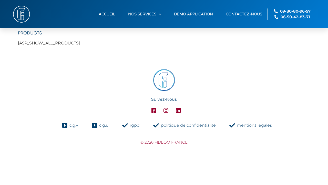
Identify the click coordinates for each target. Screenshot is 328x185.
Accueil (107, 14)
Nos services (142, 14)
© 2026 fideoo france (164, 142)
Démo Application (193, 14)
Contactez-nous (244, 14)
